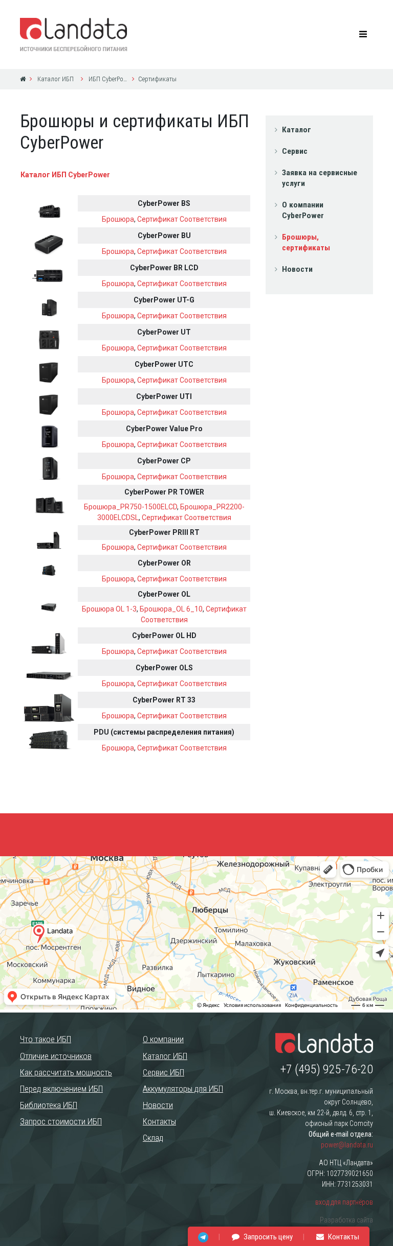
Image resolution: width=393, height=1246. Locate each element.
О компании (163, 1039)
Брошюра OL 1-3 (109, 609)
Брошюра (118, 219)
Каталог (296, 129)
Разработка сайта (346, 1220)
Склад (153, 1138)
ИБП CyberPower (107, 79)
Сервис (295, 151)
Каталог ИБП (55, 79)
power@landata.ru (347, 1145)
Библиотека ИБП (48, 1105)
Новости (297, 269)
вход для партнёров (344, 1202)
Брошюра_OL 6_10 (171, 609)
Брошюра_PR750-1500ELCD (130, 507)
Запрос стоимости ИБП (61, 1121)
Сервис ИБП (163, 1072)
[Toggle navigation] (363, 34)
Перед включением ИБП (61, 1089)
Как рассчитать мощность (66, 1072)
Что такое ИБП (45, 1039)
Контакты (159, 1121)
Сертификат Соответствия (182, 219)
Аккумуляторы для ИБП (183, 1089)
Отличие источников (56, 1056)
